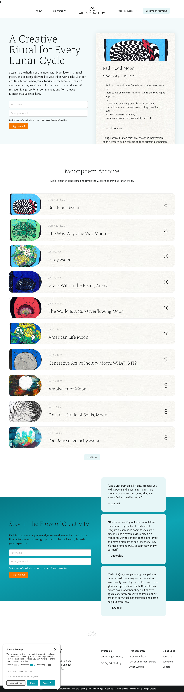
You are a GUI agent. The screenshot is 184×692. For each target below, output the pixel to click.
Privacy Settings (95, 688)
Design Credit (149, 688)
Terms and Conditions (59, 120)
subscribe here (31, 93)
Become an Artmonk (156, 10)
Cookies (109, 688)
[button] (59, 11)
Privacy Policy (78, 688)
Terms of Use (121, 688)
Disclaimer (135, 688)
